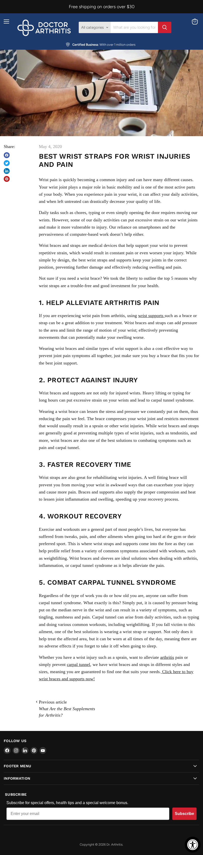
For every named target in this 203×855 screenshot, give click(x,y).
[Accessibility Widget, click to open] (193, 845)
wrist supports (150, 315)
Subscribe (184, 814)
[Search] (164, 27)
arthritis (167, 657)
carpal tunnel (78, 664)
